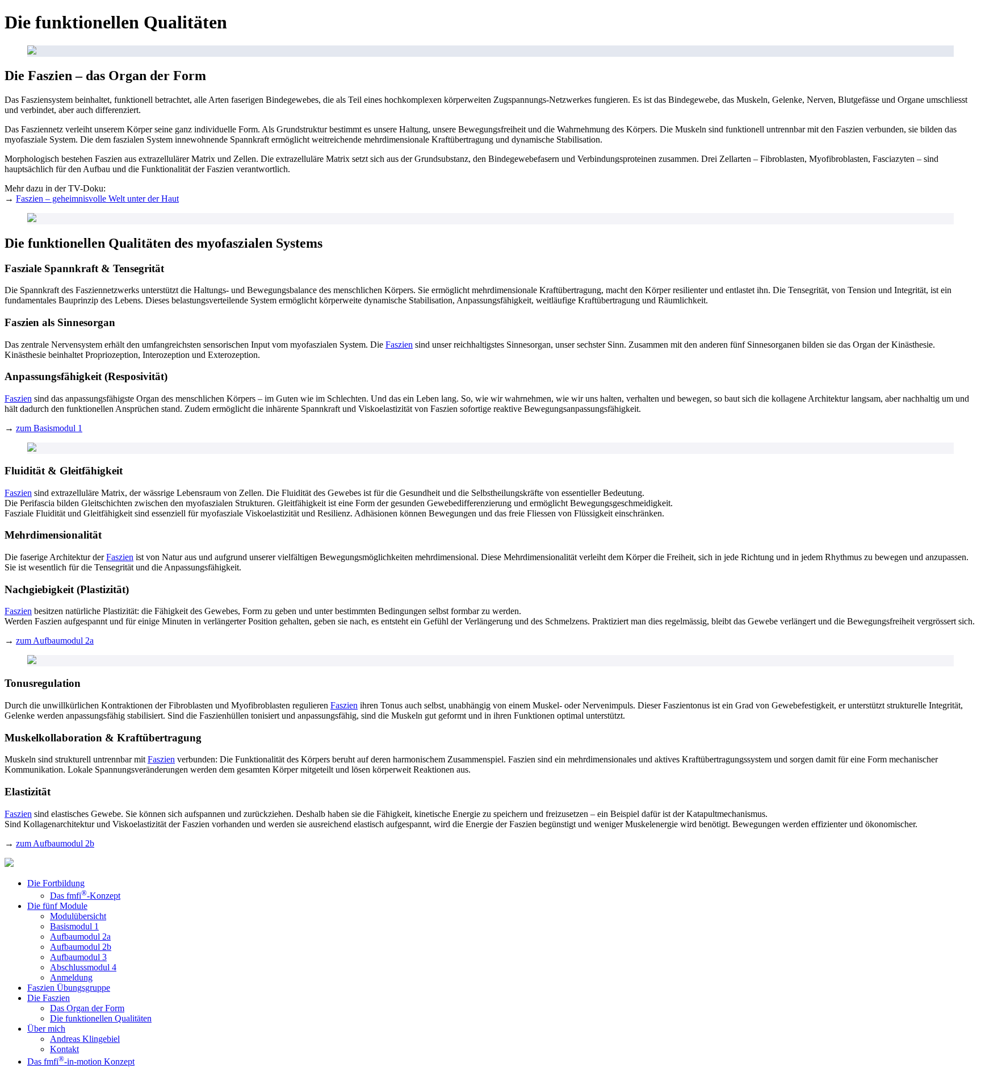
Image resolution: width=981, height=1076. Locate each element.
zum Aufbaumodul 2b (55, 843)
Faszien (399, 344)
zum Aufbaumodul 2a (55, 640)
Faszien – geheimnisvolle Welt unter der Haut (97, 198)
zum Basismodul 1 (49, 428)
